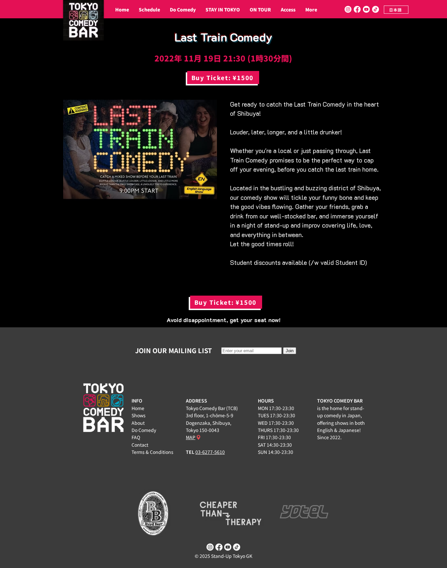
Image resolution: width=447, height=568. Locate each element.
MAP (190, 437)
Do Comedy (144, 430)
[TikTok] (375, 9)
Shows (139, 415)
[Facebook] (357, 9)
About (138, 423)
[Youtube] (366, 9)
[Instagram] (348, 9)
